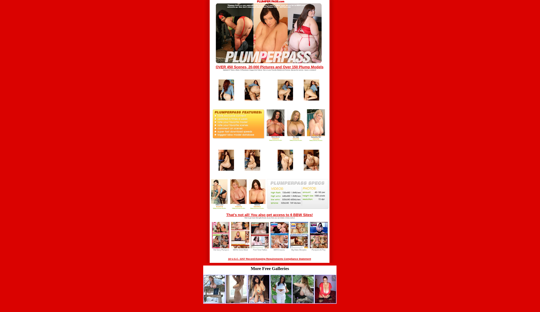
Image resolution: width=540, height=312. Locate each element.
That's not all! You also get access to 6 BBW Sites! (269, 215)
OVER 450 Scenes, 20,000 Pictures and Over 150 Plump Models (269, 67)
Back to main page (270, 310)
